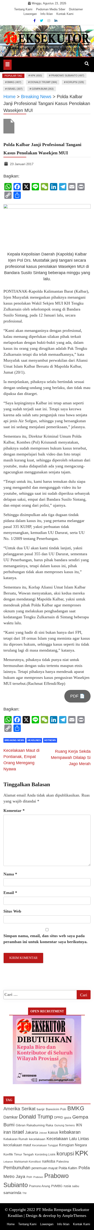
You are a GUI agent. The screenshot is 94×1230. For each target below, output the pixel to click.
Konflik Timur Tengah (18, 1154)
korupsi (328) (75, 82)
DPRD (58, 1117)
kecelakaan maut (17, 1145)
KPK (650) (36, 75)
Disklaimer (76, 9)
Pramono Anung (39, 1186)
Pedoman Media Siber (50, 9)
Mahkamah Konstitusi (27, 1161)
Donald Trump (36, 1116)
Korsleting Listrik (45, 1154)
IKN (79, 1125)
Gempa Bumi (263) (43, 88)
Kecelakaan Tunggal (45, 1145)
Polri (29, 1177)
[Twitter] (42, 20)
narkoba (48, 1161)
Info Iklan (46, 14)
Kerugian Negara (73, 1145)
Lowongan (30, 14)
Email (10, 892)
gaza (67, 1117)
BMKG (75, 1108)
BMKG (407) (14, 82)
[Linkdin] (56, 20)
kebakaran (70, 1132)
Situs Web (12, 911)
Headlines (34, 740)
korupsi (65, 1154)
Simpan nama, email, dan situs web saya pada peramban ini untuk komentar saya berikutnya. (45, 938)
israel (18, 1132)
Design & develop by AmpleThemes (56, 1215)
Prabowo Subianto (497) (67, 75)
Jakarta (31, 1132)
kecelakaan (37, 1139)
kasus (53, 1132)
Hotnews (50, 740)
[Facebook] (35, 20)
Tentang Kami (23, 9)
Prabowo (38, 1177)
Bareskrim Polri (56, 1109)
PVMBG (57, 1186)
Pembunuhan (16, 1167)
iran (7, 1132)
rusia (67, 1186)
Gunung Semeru (64, 1125)
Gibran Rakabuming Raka (34, 1125)
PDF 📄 (77, 696)
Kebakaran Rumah (15, 1139)
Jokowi (43, 1132)
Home (11, 1224)
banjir (41, 1109)
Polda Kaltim (68, 1168)
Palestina (62, 1161)
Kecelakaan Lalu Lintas (68, 1138)
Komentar (14, 810)
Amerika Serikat (19, 1108)
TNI (24, 1193)
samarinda (12, 1193)
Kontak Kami (64, 14)
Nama (10, 874)
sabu (75, 1186)
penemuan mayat (44, 1168)
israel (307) (15, 88)
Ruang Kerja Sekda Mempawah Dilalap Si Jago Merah (71, 757)
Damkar (10, 1117)
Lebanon (8, 1161)
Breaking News (14, 740)
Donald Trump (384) (43, 82)
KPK (81, 1153)
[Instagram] (49, 20)
